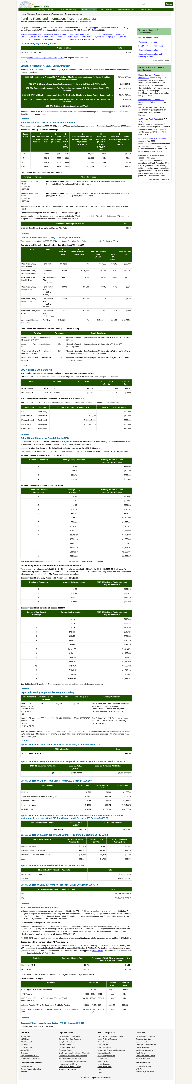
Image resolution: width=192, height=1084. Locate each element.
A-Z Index (139, 1066)
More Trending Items (161, 60)
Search (169, 4)
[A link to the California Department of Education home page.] (34, 4)
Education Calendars (143, 1039)
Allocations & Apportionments (53, 14)
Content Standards (65, 1044)
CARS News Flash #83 (147, 119)
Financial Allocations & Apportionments (73, 1056)
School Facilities (103, 1061)
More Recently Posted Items (158, 179)
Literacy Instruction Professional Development (151, 76)
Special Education (104, 1064)
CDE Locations (25, 1036)
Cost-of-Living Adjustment (30, 34)
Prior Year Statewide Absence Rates (79, 39)
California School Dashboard (69, 1036)
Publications (140, 1053)
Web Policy (140, 1069)
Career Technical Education (107, 1039)
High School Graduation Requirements (72, 1061)
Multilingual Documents (144, 1050)
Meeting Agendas (26, 1066)
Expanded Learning (105, 1053)
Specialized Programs (126, 9)
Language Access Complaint (146, 1044)
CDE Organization (27, 1042)
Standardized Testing (105, 1067)
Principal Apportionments (106, 1056)
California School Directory (145, 1036)
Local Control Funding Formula (150, 45)
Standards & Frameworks (68, 1069)
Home (24, 14)
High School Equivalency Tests (70, 1058)
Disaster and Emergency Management (111, 1050)
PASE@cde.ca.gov (68, 1023)
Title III (100, 1072)
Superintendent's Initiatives (30, 1058)
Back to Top (24, 62)
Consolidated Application (148, 50)
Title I (99, 1069)
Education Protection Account (54, 34)
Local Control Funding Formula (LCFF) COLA (45, 57)
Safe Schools (102, 1058)
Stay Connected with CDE (29, 1056)
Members (23, 1071)
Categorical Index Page (147, 41)
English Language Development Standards (74, 1053)
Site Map (147, 1066)
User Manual (97, 950)
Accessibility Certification (145, 1071)
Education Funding (65, 1050)
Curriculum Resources (67, 1047)
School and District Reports (145, 1056)
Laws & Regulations (143, 1047)
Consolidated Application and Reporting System (150, 55)
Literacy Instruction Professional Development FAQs (151, 100)
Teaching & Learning (45, 9)
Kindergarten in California (68, 1064)
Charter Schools (103, 1042)
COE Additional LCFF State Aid (62, 36)
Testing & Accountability (67, 9)
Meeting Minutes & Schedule (30, 1069)
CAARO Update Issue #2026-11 (151, 155)
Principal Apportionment (73, 14)
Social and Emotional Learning (70, 1067)
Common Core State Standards (70, 1039)
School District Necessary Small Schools (92, 36)
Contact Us (24, 1044)
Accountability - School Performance (110, 1036)
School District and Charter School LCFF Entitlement (89, 34)
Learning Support (146, 9)
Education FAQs (142, 1042)
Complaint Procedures (67, 1042)
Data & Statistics (106, 9)
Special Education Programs (52, 39)
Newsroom (24, 1053)
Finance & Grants (88, 9)
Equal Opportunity (26, 1047)
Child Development (104, 1047)
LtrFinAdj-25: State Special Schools (152, 138)
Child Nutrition (103, 1044)
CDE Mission (25, 1039)
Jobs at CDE (25, 1050)
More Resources (144, 1058)
